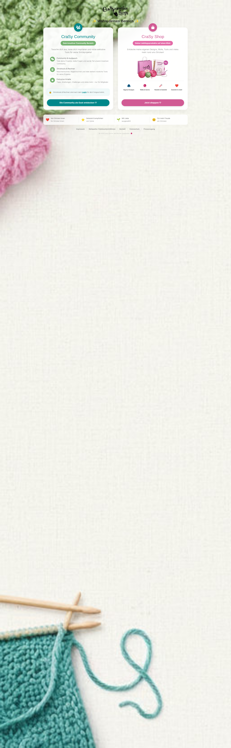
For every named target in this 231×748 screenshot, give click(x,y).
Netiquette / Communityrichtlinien (102, 129)
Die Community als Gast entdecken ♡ (78, 102)
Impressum (80, 129)
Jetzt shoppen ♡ (152, 102)
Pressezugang (149, 129)
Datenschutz (135, 129)
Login (84, 92)
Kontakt (122, 129)
